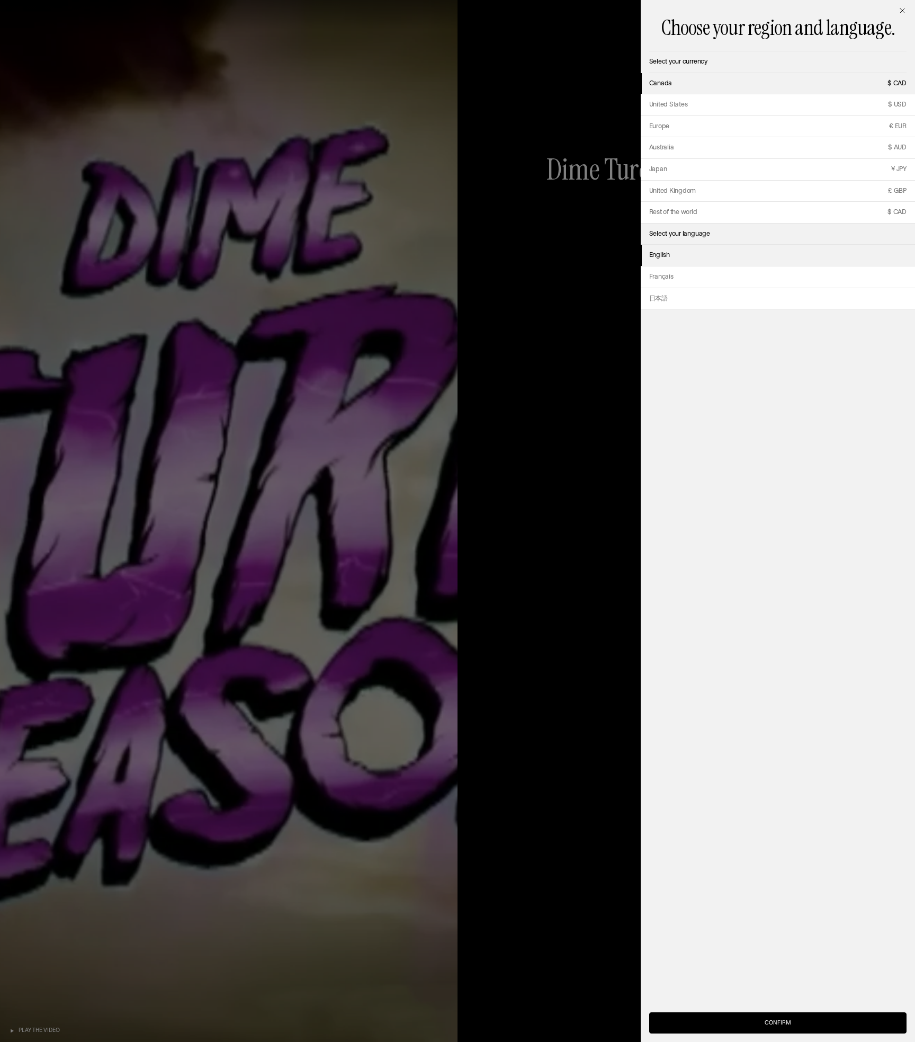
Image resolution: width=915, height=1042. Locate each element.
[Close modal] (902, 10)
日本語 (658, 298)
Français (661, 277)
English (659, 255)
